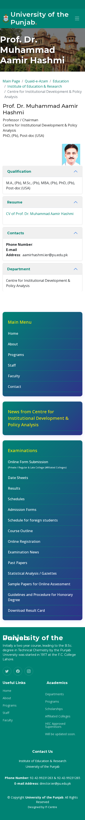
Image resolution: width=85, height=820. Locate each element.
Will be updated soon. (60, 734)
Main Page (11, 81)
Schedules (16, 499)
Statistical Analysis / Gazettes (32, 573)
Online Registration (24, 541)
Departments (54, 694)
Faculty (14, 376)
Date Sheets (18, 477)
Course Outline (20, 530)
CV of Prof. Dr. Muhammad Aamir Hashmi (39, 213)
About (13, 344)
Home (13, 333)
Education (61, 81)
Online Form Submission (37, 464)
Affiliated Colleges (57, 716)
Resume (14, 202)
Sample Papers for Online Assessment (39, 584)
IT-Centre (51, 807)
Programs (16, 354)
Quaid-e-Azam (36, 81)
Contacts (15, 233)
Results (14, 488)
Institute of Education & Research (34, 86)
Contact (14, 386)
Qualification (19, 171)
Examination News (23, 552)
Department (18, 269)
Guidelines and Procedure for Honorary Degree (40, 597)
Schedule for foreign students (33, 520)
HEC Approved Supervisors (55, 725)
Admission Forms (22, 509)
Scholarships (54, 708)
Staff (12, 365)
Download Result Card (26, 610)
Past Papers (17, 562)
